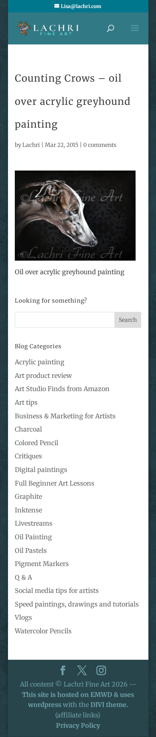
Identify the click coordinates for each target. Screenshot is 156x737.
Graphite (28, 496)
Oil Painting (33, 537)
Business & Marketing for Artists (65, 416)
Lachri (31, 145)
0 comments (99, 145)
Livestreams (33, 523)
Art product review (43, 376)
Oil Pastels (31, 550)
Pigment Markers (42, 564)
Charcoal (28, 429)
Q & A (23, 577)
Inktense (28, 510)
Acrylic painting (39, 362)
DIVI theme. (109, 705)
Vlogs (23, 617)
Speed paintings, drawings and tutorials (77, 604)
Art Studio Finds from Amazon (62, 389)
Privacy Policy (78, 725)
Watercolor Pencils (43, 631)
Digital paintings (41, 470)
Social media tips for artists (57, 590)
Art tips (26, 402)
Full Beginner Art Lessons (54, 483)
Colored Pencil (36, 443)
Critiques (28, 456)
